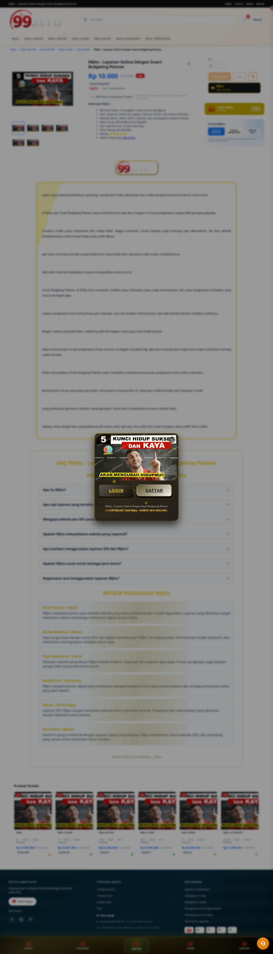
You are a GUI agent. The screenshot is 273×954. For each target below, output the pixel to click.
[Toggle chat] (263, 943)
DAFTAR (154, 490)
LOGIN (116, 490)
